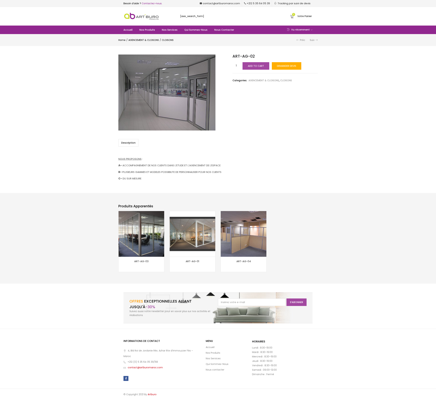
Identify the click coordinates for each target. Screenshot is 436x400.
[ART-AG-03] (141, 233)
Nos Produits (147, 30)
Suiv (312, 40)
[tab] (128, 143)
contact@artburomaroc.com (145, 367)
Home (122, 40)
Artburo (152, 394)
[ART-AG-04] (243, 233)
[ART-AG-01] (192, 233)
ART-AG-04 (243, 261)
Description (128, 142)
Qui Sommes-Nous (195, 30)
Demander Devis (286, 66)
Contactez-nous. (152, 3)
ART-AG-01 (192, 261)
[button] (220, 3)
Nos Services (169, 30)
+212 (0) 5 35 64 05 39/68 (143, 362)
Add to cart (256, 66)
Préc (302, 40)
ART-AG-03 (141, 261)
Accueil (128, 30)
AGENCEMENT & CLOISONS (143, 40)
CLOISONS (168, 40)
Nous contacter (224, 30)
